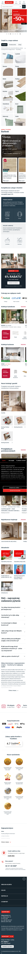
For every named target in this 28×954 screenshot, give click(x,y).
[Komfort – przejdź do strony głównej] (5, 912)
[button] (16, 2)
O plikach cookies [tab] (21, 460)
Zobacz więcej (12, 689)
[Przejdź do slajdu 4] (12, 33)
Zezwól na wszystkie (15, 490)
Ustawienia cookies (14, 487)
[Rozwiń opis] (25, 47)
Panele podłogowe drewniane (8, 833)
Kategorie (4, 43)
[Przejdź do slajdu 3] (10, 33)
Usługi (19, 43)
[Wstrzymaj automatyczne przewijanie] (20, 33)
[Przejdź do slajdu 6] (16, 33)
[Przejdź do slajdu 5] (14, 33)
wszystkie (23, 448)
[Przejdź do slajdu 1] (7, 33)
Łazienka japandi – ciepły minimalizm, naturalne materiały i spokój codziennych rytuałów (10, 508)
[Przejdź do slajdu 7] (17, 33)
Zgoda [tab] (3, 460)
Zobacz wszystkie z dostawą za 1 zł (12, 152)
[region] (13, 297)
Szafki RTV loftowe (5, 838)
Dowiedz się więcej (6, 480)
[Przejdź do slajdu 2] (8, 33)
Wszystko (5, 335)
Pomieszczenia (12, 43)
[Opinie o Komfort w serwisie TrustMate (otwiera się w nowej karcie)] (13, 743)
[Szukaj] (24, 6)
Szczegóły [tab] (11, 460)
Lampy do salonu (5, 836)
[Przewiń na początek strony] (24, 879)
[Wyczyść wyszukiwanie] (20, 6)
